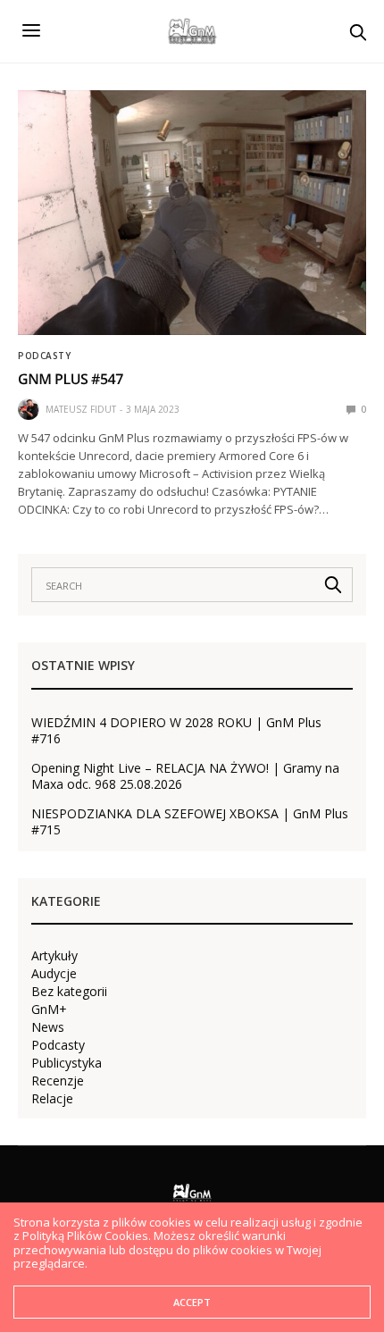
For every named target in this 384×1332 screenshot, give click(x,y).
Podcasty (44, 355)
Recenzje (57, 1081)
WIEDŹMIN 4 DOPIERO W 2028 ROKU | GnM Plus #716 (176, 731)
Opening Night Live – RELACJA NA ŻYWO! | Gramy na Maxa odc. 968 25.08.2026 (185, 776)
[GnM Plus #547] (192, 212)
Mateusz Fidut (81, 409)
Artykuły (54, 956)
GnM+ (49, 1009)
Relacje (52, 1099)
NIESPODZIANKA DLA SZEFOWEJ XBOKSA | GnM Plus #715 (189, 822)
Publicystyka (66, 1063)
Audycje (54, 974)
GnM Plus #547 (70, 379)
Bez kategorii (69, 991)
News (47, 1027)
